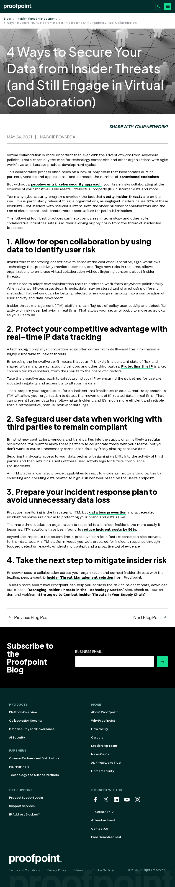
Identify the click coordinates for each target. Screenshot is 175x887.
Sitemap (79, 870)
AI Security (17, 737)
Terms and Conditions (24, 870)
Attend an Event (103, 820)
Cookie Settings (103, 870)
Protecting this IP (137, 366)
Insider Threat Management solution (80, 577)
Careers (97, 737)
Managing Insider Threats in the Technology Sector (75, 590)
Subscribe (162, 661)
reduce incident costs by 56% (109, 529)
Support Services (22, 806)
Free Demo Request (106, 837)
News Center (101, 754)
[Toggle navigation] (167, 6)
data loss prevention (107, 512)
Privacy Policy (56, 870)
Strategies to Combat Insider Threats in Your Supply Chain (91, 594)
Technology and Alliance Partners (34, 775)
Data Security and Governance (32, 729)
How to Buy (99, 729)
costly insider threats (122, 196)
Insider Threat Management (37, 18)
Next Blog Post (147, 617)
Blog (7, 18)
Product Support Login (26, 797)
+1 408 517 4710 (102, 811)
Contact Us (99, 828)
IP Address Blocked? (24, 814)
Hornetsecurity (102, 771)
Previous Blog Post (31, 617)
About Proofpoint (104, 712)
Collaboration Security (26, 720)
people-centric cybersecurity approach (66, 184)
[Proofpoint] (18, 6)
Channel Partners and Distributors (34, 758)
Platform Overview (23, 712)
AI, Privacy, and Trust (106, 762)
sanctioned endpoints (139, 177)
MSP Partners (19, 766)
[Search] (158, 6)
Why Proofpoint (103, 720)
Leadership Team (104, 745)
